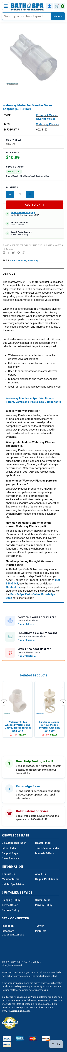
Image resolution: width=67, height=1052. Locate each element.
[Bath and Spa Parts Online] (27, 6)
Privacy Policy (43, 905)
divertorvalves (18, 260)
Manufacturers (10, 879)
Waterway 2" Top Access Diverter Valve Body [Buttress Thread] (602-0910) (18, 726)
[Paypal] (7, 1044)
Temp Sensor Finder (47, 848)
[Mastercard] (33, 1038)
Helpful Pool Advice (46, 879)
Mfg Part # (11, 129)
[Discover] (46, 1038)
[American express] (20, 1038)
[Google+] (24, 252)
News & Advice (10, 858)
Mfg (7, 124)
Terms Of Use (10, 905)
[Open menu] (6, 6)
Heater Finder (43, 842)
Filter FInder (9, 848)
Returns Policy (10, 910)
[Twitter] (13, 252)
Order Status (42, 900)
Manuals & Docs (44, 853)
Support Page (10, 853)
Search (58, 16)
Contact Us (8, 874)
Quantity (12, 187)
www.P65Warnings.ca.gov (16, 1011)
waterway (33, 260)
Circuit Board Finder (14, 842)
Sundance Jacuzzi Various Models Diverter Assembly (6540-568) (49, 726)
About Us (40, 874)
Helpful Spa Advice (13, 884)
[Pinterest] (19, 252)
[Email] (4, 252)
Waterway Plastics (47, 124)
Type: (7, 115)
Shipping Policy (11, 900)
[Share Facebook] (8, 252)
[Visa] (7, 1038)
